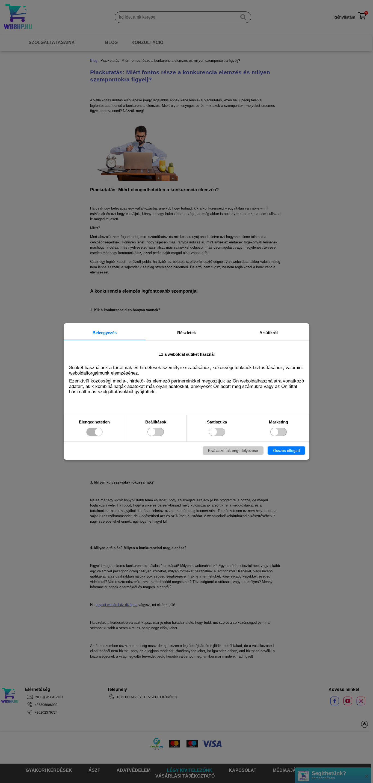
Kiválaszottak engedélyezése (233, 450)
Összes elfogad (286, 450)
